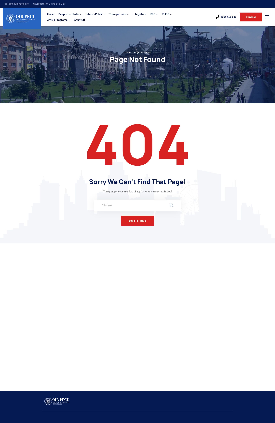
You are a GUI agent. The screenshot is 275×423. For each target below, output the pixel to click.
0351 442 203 (228, 17)
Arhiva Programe (57, 20)
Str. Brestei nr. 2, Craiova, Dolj (49, 3)
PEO (152, 14)
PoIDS (165, 14)
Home (50, 14)
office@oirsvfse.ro (18, 3)
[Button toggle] (267, 17)
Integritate (139, 14)
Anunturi (79, 20)
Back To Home (137, 220)
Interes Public (94, 14)
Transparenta (117, 14)
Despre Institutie (68, 14)
